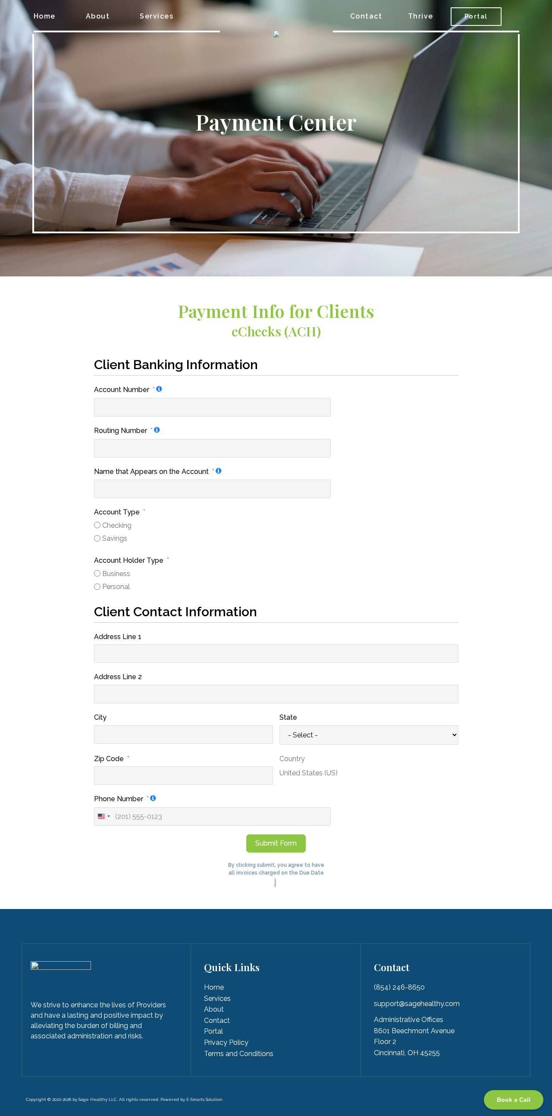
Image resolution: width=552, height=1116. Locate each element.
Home (45, 16)
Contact (366, 16)
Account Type (117, 512)
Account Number (121, 390)
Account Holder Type (128, 560)
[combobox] (103, 816)
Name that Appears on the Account (151, 471)
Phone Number (118, 799)
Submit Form (276, 843)
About (98, 16)
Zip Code (109, 759)
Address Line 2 (118, 677)
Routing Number (120, 430)
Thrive (420, 16)
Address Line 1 (117, 637)
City (100, 717)
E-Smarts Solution (204, 1099)
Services (156, 16)
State (288, 717)
